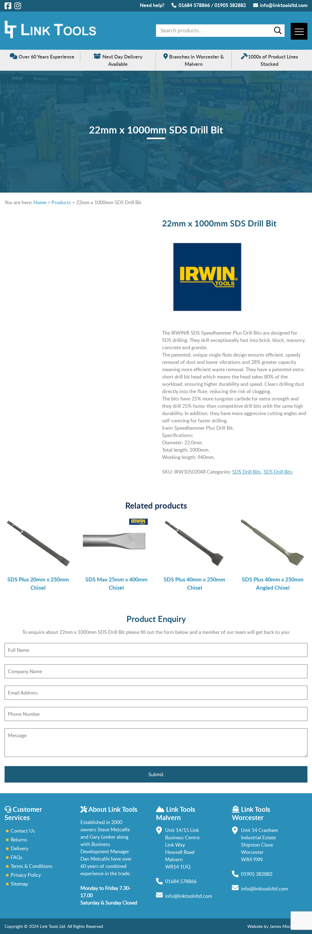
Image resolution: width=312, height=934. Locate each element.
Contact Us (23, 830)
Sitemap (19, 883)
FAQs (17, 857)
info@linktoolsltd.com (283, 5)
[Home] (50, 37)
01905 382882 (230, 5)
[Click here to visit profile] (8, 5)
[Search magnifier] (277, 30)
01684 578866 (194, 5)
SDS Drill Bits (246, 471)
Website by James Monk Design (277, 926)
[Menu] (299, 31)
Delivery (19, 848)
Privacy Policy (26, 875)
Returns (19, 839)
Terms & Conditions (31, 866)
